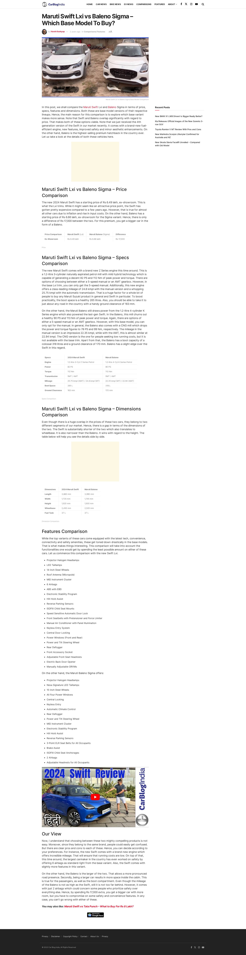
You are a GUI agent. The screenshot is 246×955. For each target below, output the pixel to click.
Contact (83, 936)
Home (90, 4)
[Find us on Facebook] (181, 4)
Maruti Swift (90, 107)
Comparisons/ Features (94, 31)
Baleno (112, 107)
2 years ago (75, 31)
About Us (94, 936)
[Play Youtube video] (95, 797)
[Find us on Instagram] (191, 4)
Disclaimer (55, 936)
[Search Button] (203, 4)
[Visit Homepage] (53, 4)
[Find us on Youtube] (196, 4)
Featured (159, 4)
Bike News (115, 4)
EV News (128, 4)
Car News (101, 4)
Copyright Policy (70, 936)
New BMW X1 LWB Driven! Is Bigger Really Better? (178, 116)
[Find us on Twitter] (186, 4)
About (171, 4)
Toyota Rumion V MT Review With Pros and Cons (178, 129)
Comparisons (143, 4)
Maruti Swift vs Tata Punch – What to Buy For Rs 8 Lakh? (99, 906)
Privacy (45, 936)
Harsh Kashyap (58, 31)
